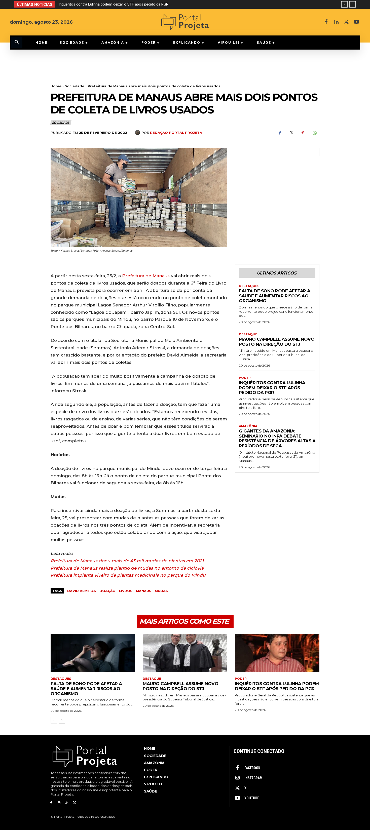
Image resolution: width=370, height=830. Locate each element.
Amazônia (248, 426)
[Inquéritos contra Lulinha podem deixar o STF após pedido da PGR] (277, 653)
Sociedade (74, 86)
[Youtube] (356, 22)
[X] (346, 22)
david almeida (81, 591)
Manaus (143, 591)
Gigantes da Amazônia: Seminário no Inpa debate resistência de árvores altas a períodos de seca (139, 4)
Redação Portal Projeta (176, 133)
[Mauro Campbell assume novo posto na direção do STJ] (185, 653)
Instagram (253, 778)
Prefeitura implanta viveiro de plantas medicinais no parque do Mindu (128, 575)
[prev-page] (54, 720)
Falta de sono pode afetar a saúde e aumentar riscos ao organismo (274, 295)
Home (56, 86)
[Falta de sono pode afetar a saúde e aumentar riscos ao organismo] (93, 653)
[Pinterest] (303, 133)
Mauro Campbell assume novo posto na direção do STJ (276, 342)
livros (125, 591)
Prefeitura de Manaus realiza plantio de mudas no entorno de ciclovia (127, 568)
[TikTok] (66, 803)
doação (107, 591)
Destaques (249, 286)
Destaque (248, 334)
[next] (352, 4)
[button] (16, 42)
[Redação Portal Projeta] (138, 132)
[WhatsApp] (314, 133)
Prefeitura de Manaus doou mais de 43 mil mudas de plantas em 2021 (127, 560)
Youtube (251, 798)
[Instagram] (59, 803)
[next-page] (62, 720)
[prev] (344, 4)
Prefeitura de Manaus (146, 275)
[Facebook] (326, 22)
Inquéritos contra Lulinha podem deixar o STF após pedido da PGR (272, 387)
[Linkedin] (336, 22)
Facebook (252, 768)
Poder (245, 378)
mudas (161, 591)
